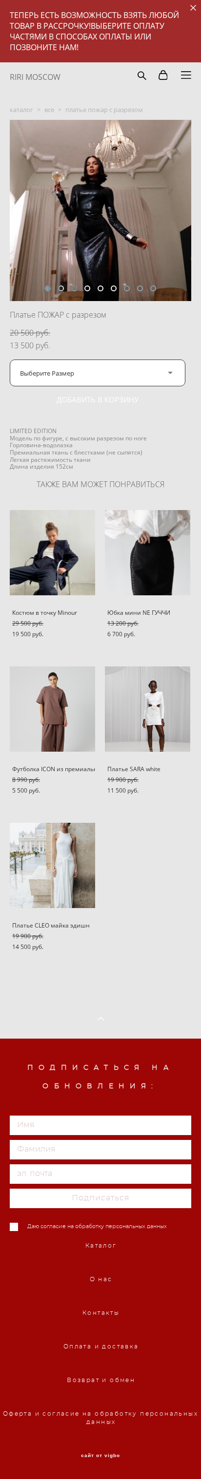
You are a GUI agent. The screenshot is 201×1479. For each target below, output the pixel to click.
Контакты (101, 1313)
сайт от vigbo (100, 1455)
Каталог (101, 1246)
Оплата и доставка (101, 1346)
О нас (101, 1279)
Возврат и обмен (101, 1380)
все (49, 109)
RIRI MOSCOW (35, 77)
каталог (21, 109)
